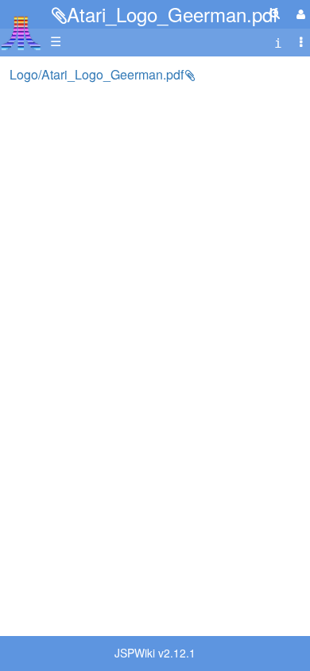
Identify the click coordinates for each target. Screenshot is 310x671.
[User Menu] (299, 14)
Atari (21, 32)
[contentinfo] (278, 42)
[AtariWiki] (21, 28)
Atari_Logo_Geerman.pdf (172, 14)
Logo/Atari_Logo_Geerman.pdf (97, 74)
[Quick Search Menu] (275, 13)
